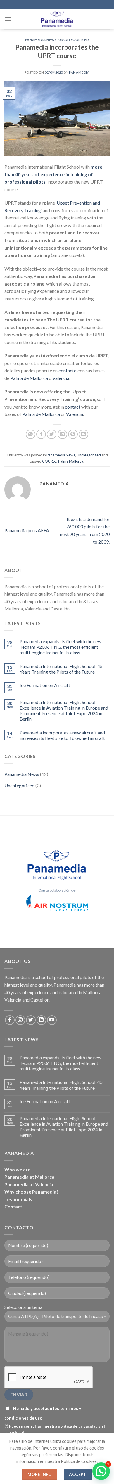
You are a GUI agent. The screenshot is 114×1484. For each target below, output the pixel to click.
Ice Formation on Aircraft (45, 685)
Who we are (17, 1169)
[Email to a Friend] (62, 434)
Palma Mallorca (70, 461)
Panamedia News (41, 39)
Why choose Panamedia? (31, 1191)
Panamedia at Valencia (28, 1184)
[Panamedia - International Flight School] (57, 19)
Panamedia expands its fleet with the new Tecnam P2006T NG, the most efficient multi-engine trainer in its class (60, 647)
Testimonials (18, 1199)
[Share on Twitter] (51, 434)
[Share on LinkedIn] (83, 434)
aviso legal (14, 1432)
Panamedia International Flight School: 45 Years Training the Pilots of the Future (61, 668)
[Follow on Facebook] (10, 1020)
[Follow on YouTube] (52, 1020)
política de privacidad (78, 1426)
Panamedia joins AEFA (26, 530)
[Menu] (7, 19)
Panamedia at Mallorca (29, 1176)
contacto (67, 370)
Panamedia (79, 72)
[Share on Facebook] (41, 434)
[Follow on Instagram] (20, 1020)
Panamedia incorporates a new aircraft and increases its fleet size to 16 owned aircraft (62, 735)
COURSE (49, 461)
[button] (101, 1471)
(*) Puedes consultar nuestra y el (54, 1429)
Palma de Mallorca (29, 378)
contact (72, 406)
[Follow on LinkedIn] (41, 1020)
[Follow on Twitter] (31, 1020)
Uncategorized (73, 39)
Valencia (60, 378)
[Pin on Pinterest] (73, 434)
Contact (13, 1206)
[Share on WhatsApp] (30, 434)
